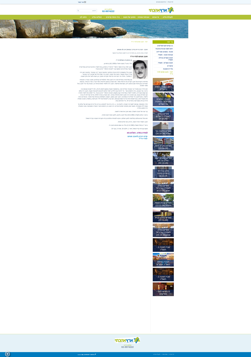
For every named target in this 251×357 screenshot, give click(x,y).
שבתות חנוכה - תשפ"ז (165, 55)
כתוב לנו (83, 17)
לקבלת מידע (168, 17)
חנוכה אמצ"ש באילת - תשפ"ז (165, 59)
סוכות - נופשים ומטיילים (165, 52)
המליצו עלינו (97, 17)
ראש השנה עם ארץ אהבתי (164, 49)
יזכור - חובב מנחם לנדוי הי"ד (165, 73)
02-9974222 (108, 11)
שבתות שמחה (143, 17)
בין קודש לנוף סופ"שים (165, 46)
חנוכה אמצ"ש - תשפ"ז (165, 63)
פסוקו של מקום (129, 17)
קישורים (170, 66)
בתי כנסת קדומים (113, 17)
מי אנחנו (155, 17)
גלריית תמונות (168, 69)
